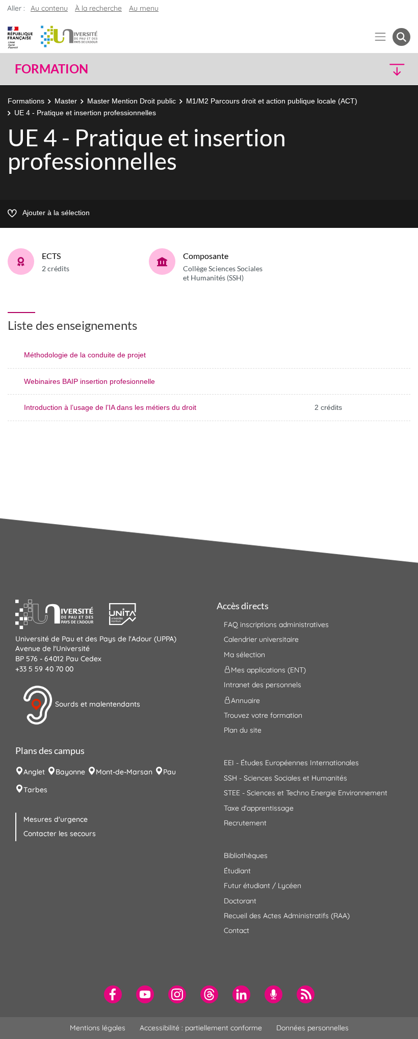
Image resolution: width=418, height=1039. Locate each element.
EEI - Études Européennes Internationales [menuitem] (291, 762)
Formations (26, 101)
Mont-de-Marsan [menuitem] (124, 771)
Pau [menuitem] (169, 771)
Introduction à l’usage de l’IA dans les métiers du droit (110, 407)
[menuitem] (113, 994)
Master (66, 101)
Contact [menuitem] (236, 930)
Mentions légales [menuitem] (97, 1027)
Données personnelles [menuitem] (312, 1027)
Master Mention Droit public (131, 101)
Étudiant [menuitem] (237, 870)
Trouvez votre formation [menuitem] (263, 715)
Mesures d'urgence (55, 819)
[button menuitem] (401, 37)
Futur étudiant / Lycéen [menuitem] (262, 885)
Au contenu (49, 8)
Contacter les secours (59, 833)
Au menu (144, 8)
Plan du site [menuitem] (243, 730)
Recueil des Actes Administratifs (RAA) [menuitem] (287, 915)
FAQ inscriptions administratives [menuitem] (276, 624)
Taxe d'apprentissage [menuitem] (259, 808)
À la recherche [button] (98, 8)
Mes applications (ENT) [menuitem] (268, 669)
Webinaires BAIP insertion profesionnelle (89, 381)
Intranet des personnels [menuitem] (262, 684)
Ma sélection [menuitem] (244, 654)
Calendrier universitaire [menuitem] (261, 639)
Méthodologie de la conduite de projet (85, 355)
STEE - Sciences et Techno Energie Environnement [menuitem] (305, 792)
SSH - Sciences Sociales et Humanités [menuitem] (285, 778)
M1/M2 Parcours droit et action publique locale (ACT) (271, 101)
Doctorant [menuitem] (240, 900)
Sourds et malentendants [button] (96, 704)
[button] (362, 69)
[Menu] (381, 37)
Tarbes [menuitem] (35, 789)
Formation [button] (51, 69)
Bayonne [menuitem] (70, 771)
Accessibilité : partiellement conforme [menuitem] (201, 1027)
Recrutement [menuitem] (245, 822)
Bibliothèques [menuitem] (246, 855)
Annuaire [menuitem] (245, 700)
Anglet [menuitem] (34, 771)
